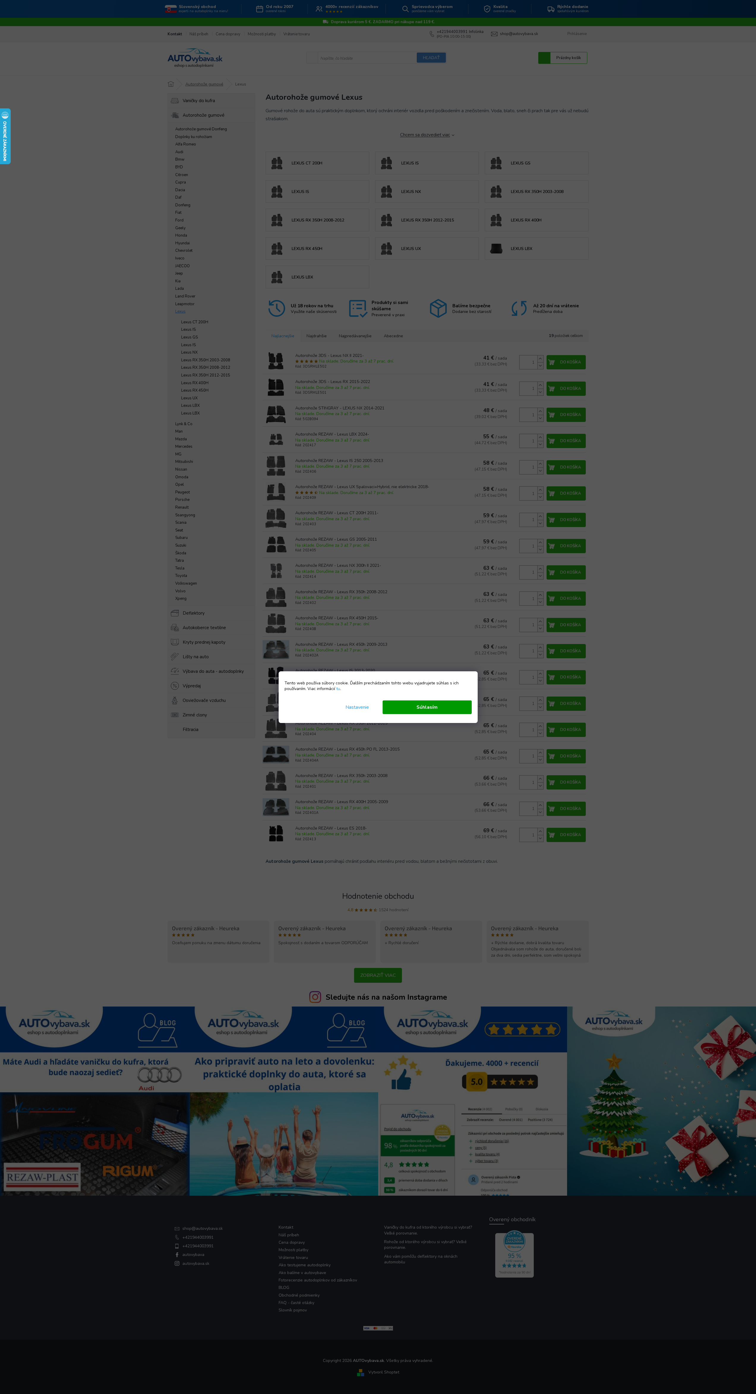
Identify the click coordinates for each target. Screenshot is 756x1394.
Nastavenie (357, 707)
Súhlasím (427, 707)
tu (338, 689)
